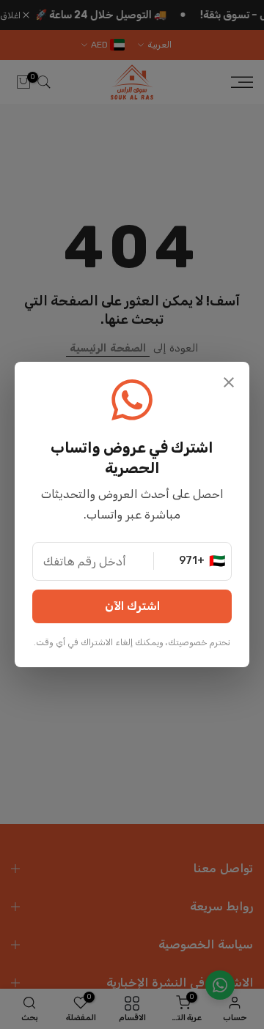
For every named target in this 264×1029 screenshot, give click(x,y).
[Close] (229, 384)
